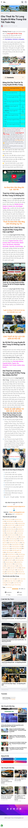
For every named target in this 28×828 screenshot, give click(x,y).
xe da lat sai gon (12, 538)
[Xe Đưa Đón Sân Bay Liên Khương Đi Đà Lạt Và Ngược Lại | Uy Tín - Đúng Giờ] (14, 715)
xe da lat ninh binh (14, 568)
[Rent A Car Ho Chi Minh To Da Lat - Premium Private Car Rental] (7, 790)
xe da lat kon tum (12, 554)
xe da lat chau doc (11, 529)
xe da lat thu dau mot (14, 542)
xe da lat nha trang (16, 548)
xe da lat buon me (10, 552)
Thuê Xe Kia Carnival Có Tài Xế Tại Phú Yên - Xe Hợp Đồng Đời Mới (14, 640)
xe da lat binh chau (16, 544)
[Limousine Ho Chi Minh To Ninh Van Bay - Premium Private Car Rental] (4, 744)
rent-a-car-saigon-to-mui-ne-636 (20, 779)
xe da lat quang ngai (12, 556)
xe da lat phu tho (11, 573)
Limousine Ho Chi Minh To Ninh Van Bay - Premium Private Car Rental (18, 743)
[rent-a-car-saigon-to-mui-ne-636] (21, 774)
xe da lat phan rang (16, 546)
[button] (2, 2)
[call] (1, 825)
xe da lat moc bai (14, 537)
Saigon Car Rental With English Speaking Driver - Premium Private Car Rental (17, 730)
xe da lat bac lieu (10, 521)
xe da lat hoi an (11, 558)
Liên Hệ (23, 115)
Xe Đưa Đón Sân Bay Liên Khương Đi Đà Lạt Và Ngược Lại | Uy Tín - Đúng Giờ (12, 726)
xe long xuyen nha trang (13, 584)
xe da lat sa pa (21, 573)
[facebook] (7, 759)
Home (2, 13)
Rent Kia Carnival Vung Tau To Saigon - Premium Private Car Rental (7, 781)
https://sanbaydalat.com (16, 512)
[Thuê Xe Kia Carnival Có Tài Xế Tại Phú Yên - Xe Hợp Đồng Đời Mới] (14, 630)
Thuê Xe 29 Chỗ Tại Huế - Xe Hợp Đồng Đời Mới (14, 618)
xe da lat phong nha (11, 566)
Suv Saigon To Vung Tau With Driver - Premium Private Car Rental (18, 748)
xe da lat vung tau (13, 540)
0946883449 (19, 514)
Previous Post (5, 689)
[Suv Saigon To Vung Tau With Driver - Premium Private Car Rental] (4, 749)
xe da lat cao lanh (12, 535)
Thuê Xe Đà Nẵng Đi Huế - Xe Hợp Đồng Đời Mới (14, 662)
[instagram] (20, 762)
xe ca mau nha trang (9, 579)
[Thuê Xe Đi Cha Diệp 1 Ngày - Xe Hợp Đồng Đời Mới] (14, 674)
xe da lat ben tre (10, 533)
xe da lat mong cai (11, 571)
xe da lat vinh (9, 564)
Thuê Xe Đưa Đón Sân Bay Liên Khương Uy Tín (14, 223)
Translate (13, 699)
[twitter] (20, 759)
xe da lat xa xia (10, 527)
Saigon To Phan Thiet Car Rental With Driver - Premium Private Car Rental (17, 737)
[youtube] (7, 762)
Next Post (23, 689)
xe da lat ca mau (8, 519)
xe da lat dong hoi (10, 562)
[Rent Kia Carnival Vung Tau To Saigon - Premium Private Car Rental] (7, 774)
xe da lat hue (10, 560)
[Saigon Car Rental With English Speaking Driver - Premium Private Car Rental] (4, 730)
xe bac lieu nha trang (13, 581)
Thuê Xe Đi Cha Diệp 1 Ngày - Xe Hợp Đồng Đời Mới (13, 684)
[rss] (20, 809)
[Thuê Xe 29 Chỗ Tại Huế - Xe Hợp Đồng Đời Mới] (14, 609)
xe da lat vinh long (10, 531)
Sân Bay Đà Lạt (19, 140)
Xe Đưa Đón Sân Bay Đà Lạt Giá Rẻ (14, 188)
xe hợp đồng (7, 13)
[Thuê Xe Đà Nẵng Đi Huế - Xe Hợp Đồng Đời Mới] (14, 653)
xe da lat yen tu (11, 570)
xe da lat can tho (11, 523)
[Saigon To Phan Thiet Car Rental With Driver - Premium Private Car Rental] (4, 737)
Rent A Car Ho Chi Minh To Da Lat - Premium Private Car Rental (7, 797)
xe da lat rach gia (12, 525)
